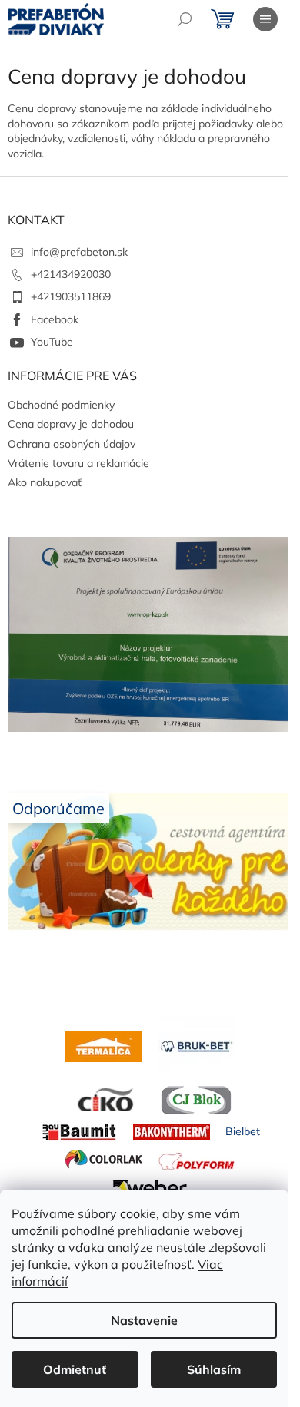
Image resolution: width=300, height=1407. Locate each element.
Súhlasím (214, 1369)
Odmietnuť (74, 1369)
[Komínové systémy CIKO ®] (103, 1099)
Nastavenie (144, 1320)
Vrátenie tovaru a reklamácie (78, 463)
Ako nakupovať (45, 482)
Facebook (54, 319)
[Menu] (265, 19)
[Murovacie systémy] (103, 1045)
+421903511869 (71, 296)
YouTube (52, 342)
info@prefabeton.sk (79, 252)
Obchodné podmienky (61, 405)
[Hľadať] (184, 19)
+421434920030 (71, 274)
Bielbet (242, 1131)
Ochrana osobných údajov (71, 444)
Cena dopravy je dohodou (71, 424)
